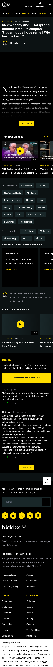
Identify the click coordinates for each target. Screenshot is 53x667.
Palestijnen (9, 221)
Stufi (19, 214)
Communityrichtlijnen (11, 586)
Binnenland (7, 601)
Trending (42, 185)
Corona (5, 618)
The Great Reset (34, 630)
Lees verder (26, 123)
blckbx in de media (10, 580)
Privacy (29, 618)
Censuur (30, 624)
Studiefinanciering (36, 214)
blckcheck (31, 635)
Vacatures (31, 586)
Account (30, 574)
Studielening (26, 221)
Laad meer (26, 467)
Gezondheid (7, 624)
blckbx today (26, 185)
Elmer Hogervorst (12, 200)
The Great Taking (24, 207)
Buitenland (7, 606)
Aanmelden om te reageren (26, 377)
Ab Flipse (31, 192)
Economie (6, 612)
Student (7, 214)
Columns (30, 601)
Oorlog (7, 207)
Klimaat (5, 630)
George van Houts (12, 192)
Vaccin (29, 612)
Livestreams (7, 635)
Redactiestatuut (9, 574)
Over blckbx (31, 580)
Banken (41, 207)
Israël (41, 200)
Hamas (29, 200)
